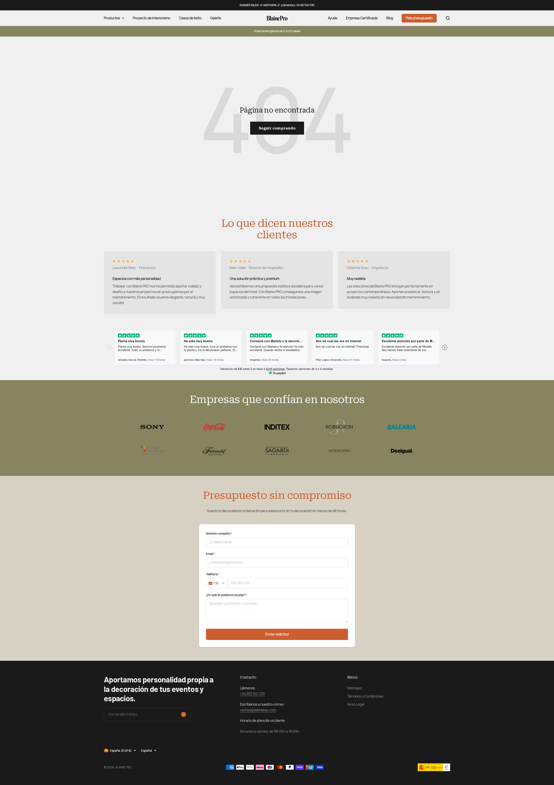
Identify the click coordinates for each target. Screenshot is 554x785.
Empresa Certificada (362, 18)
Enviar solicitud (277, 634)
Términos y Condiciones (365, 696)
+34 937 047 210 (252, 694)
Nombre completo (219, 533)
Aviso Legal (355, 704)
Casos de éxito (190, 18)
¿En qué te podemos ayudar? (226, 595)
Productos (112, 18)
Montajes (354, 688)
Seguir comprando (277, 128)
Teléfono (213, 574)
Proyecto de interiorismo (151, 18)
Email (210, 554)
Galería (215, 18)
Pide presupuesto (419, 18)
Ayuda (332, 18)
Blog (389, 18)
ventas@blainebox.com (258, 710)
